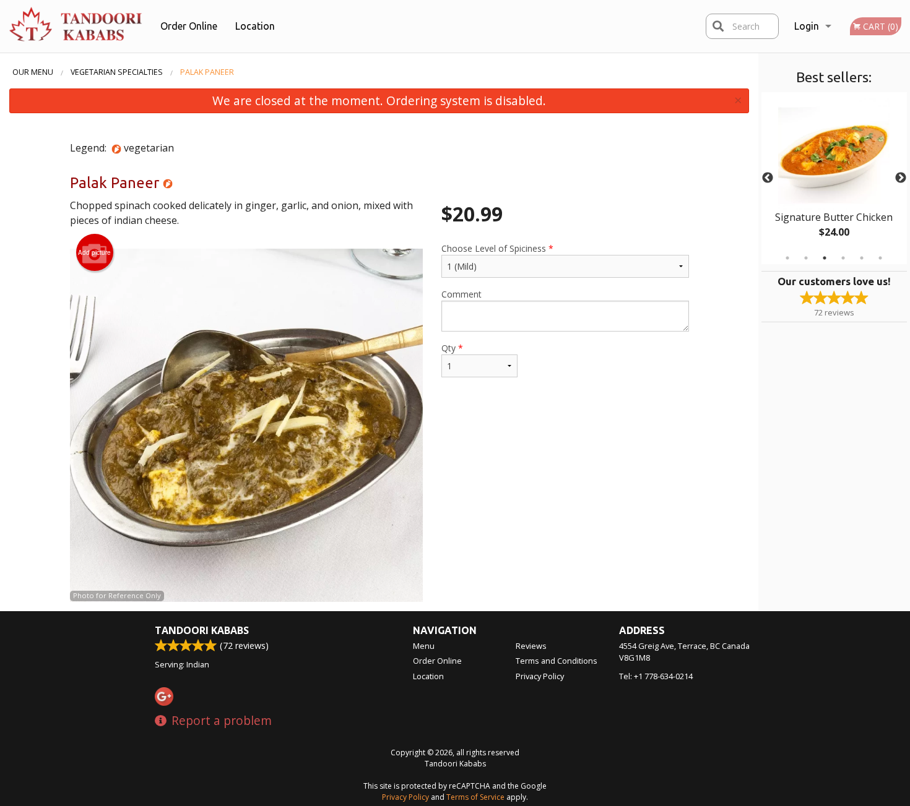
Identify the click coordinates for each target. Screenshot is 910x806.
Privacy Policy (540, 676)
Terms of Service (475, 797)
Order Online (188, 26)
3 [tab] (824, 258)
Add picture (94, 252)
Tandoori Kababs (202, 630)
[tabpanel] (834, 178)
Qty (452, 348)
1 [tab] (787, 258)
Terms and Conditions (556, 660)
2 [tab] (806, 258)
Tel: (656, 676)
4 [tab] (843, 258)
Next (901, 178)
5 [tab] (862, 258)
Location (255, 26)
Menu (424, 645)
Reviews (531, 645)
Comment (461, 294)
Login (806, 26)
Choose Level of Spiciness (497, 248)
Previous (767, 178)
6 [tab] (880, 258)
